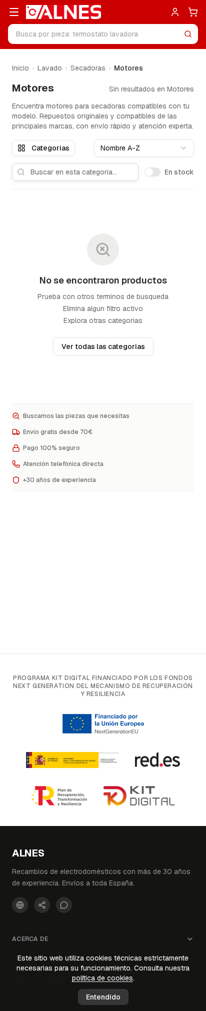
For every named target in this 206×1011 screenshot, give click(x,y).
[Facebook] (20, 905)
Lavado (50, 68)
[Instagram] (42, 905)
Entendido (103, 997)
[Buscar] (188, 34)
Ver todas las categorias (103, 346)
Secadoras (88, 68)
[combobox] (144, 148)
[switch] (152, 172)
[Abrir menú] (14, 12)
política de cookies (102, 978)
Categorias (51, 148)
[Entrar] (175, 12)
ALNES (28, 853)
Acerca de (30, 939)
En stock (179, 172)
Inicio (20, 68)
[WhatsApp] (64, 905)
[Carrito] (193, 12)
